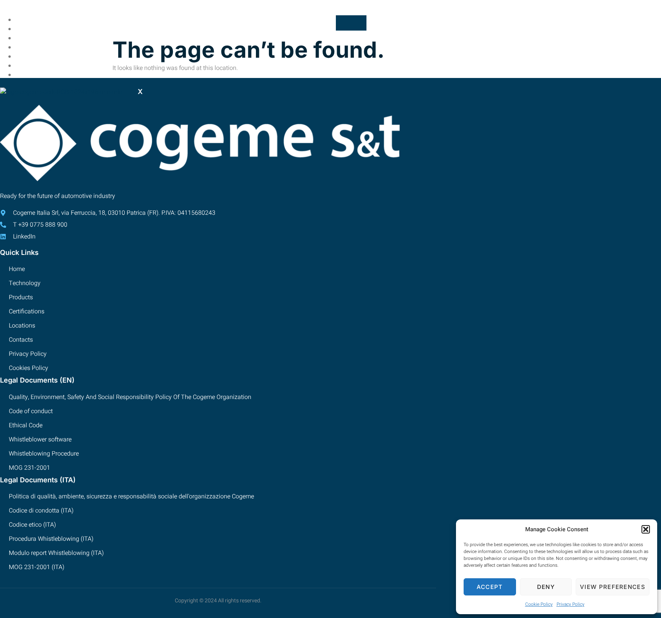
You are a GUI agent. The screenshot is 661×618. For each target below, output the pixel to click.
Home (32, 20)
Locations (40, 66)
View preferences (612, 586)
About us (38, 29)
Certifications (46, 57)
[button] (646, 529)
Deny (546, 586)
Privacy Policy (570, 604)
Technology (43, 38)
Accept (490, 586)
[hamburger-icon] (351, 23)
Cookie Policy (539, 604)
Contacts (39, 75)
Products (39, 47)
